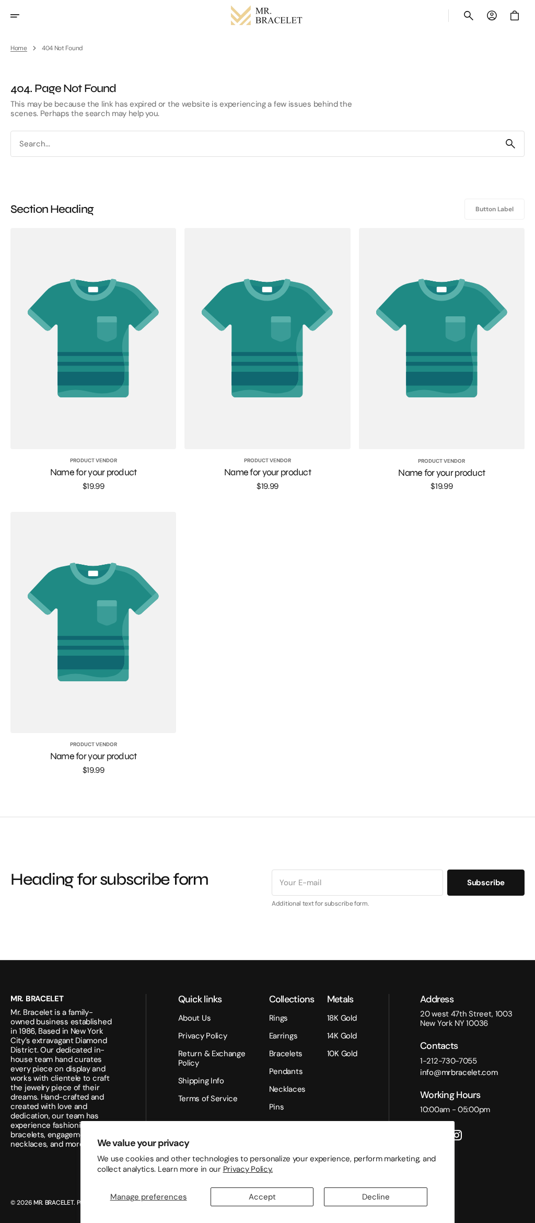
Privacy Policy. (248, 1169)
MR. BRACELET (53, 1202)
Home (18, 48)
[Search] (510, 143)
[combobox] (254, 144)
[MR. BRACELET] (267, 15)
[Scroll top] (522, 1210)
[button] (21, 15)
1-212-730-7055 (448, 1061)
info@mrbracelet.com (458, 1072)
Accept (262, 1197)
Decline (376, 1197)
